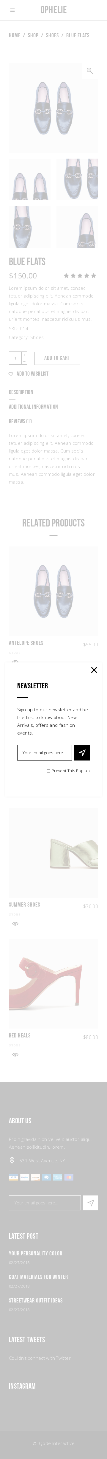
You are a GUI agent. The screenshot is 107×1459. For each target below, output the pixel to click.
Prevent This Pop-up (71, 771)
